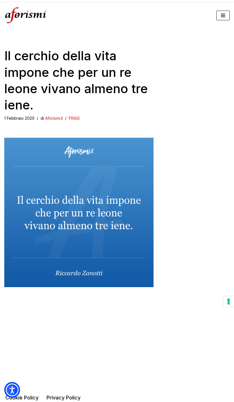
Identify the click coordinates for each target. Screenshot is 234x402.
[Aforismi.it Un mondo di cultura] (25, 15)
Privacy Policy (63, 398)
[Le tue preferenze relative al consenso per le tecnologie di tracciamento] (228, 301)
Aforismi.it (54, 118)
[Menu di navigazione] (223, 15)
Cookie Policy (22, 398)
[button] (12, 389)
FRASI (74, 118)
